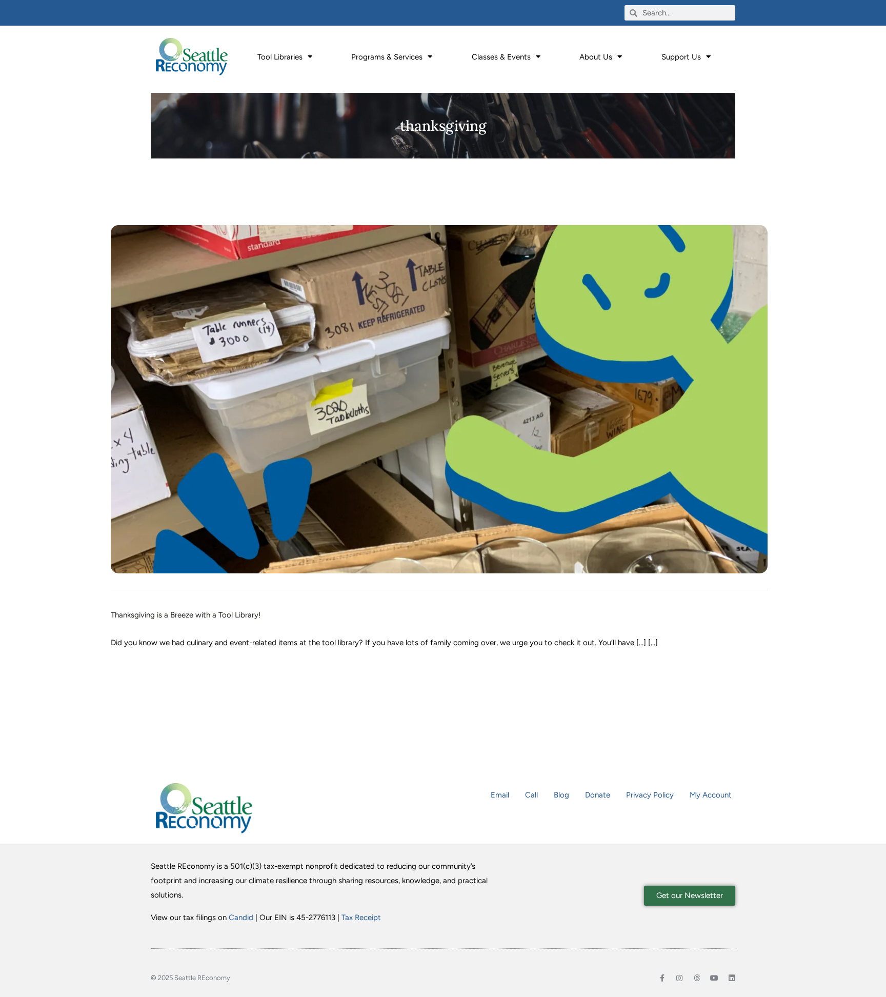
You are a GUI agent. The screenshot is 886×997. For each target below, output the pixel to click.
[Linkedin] (731, 978)
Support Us (681, 57)
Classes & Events (501, 57)
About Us (595, 57)
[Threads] (696, 978)
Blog (561, 795)
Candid (241, 917)
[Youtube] (714, 978)
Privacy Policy (650, 795)
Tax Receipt (361, 917)
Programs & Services (386, 57)
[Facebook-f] (662, 978)
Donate (597, 795)
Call (531, 795)
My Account (711, 795)
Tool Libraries (280, 57)
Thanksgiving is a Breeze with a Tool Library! (185, 615)
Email (500, 795)
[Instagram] (679, 978)
